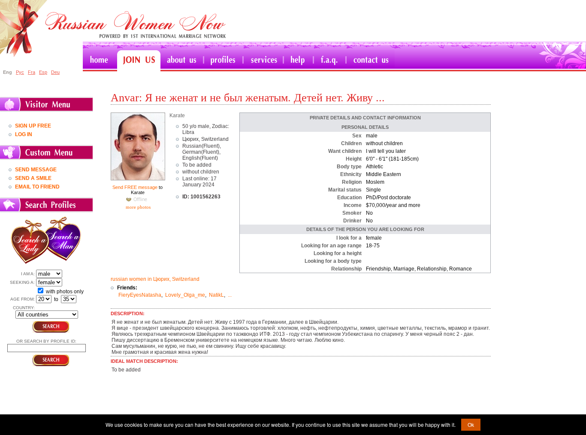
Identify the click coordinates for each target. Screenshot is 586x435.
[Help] (299, 61)
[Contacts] (371, 61)
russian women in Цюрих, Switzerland (155, 279)
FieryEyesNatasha (139, 295)
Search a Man (66, 240)
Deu (55, 72)
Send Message (36, 170)
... (230, 295)
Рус (20, 72)
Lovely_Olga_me (185, 295)
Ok (471, 424)
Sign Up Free (33, 126)
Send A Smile (33, 178)
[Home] (100, 61)
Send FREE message (134, 187)
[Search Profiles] (224, 61)
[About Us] (183, 61)
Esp (43, 72)
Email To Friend (37, 187)
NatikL (216, 295)
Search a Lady (28, 240)
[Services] (264, 61)
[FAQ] (330, 61)
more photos (137, 207)
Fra (31, 72)
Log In (23, 134)
